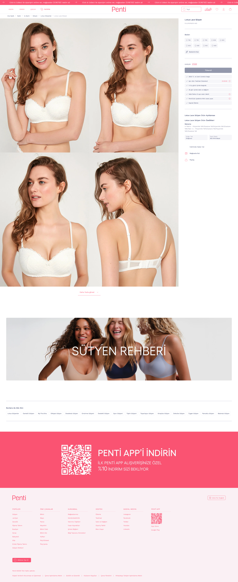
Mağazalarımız (73, 514)
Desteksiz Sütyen (71, 413)
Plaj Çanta (43, 544)
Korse (14, 533)
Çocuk (33, 9)
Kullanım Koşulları (90, 576)
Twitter (125, 522)
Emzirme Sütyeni (88, 413)
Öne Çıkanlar (46, 509)
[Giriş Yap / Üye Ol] (223, 9)
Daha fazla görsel (87, 292)
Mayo (42, 518)
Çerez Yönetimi (106, 576)
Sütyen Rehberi (17, 548)
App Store (155, 526)
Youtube (126, 525)
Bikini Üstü (44, 529)
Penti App (155, 509)
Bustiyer (15, 529)
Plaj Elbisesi (44, 540)
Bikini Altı (43, 533)
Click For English (218, 498)
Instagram (127, 514)
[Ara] (184, 9)
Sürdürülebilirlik (74, 518)
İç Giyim (27, 16)
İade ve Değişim (101, 522)
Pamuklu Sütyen (208, 413)
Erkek (22, 9)
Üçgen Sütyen (193, 413)
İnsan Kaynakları (74, 525)
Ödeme (98, 514)
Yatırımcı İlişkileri (74, 522)
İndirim (47, 9)
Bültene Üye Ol (23, 560)
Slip (13, 540)
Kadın (11, 9)
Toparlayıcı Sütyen (147, 413)
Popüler (16, 509)
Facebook (126, 518)
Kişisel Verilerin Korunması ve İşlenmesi (26, 576)
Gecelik (15, 522)
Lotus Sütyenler (46, 16)
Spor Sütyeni (118, 413)
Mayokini (43, 525)
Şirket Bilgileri (73, 529)
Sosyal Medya (129, 509)
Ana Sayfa (10, 16)
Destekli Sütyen (103, 413)
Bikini (42, 514)
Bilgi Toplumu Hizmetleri (77, 533)
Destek (99, 509)
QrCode (156, 518)
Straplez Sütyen (163, 413)
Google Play (155, 530)
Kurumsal (72, 509)
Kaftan (42, 537)
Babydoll (15, 537)
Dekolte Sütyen (178, 413)
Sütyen (35, 16)
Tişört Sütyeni (131, 413)
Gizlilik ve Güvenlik (73, 576)
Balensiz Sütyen (223, 413)
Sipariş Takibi (100, 525)
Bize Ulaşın (100, 529)
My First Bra (42, 413)
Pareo (42, 522)
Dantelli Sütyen (28, 413)
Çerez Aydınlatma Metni (53, 576)
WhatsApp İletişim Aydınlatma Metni (129, 576)
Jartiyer (15, 518)
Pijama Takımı (17, 525)
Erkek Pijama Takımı (19, 544)
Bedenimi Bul (194, 52)
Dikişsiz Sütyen (56, 413)
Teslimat (99, 518)
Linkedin (126, 529)
